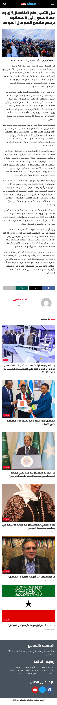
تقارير (42, 673)
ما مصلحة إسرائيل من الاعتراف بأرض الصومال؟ (31, 625)
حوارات (27, 673)
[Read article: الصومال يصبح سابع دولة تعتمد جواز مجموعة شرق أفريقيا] (28, 399)
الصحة (20, 670)
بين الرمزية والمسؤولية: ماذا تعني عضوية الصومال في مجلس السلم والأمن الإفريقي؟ (31, 474)
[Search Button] (4, 4)
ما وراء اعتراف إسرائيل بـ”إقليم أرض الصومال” (31, 577)
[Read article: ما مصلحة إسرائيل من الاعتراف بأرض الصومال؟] (28, 603)
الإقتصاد (17, 667)
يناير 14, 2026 (51, 532)
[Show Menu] (52, 4)
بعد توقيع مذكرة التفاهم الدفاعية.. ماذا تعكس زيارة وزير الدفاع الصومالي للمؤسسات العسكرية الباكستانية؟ (29, 368)
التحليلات (6, 415)
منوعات (37, 670)
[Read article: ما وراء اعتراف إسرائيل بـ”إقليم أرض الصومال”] (28, 555)
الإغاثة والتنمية (48, 670)
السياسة (41, 667)
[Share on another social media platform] (9, 288)
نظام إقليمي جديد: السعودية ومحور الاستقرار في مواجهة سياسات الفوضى (28, 526)
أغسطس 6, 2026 (49, 376)
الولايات (26, 667)
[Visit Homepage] (28, 4)
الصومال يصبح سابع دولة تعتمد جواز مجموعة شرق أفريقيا (31, 422)
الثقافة (28, 670)
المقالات (12, 670)
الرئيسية (51, 667)
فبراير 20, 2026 (50, 428)
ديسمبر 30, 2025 (50, 580)
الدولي (35, 673)
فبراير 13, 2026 (50, 480)
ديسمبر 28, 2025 (49, 629)
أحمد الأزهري (20, 299)
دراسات (19, 673)
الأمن (5, 360)
